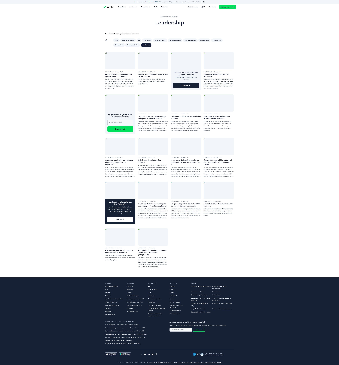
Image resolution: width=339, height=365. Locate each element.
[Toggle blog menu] (106, 40)
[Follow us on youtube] (152, 354)
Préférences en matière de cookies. (187, 362)
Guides (193, 283)
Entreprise (164, 7)
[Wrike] (108, 7)
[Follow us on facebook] (145, 354)
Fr (204, 7)
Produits (121, 7)
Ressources (144, 7)
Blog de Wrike (165, 16)
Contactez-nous (193, 7)
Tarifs (155, 7)
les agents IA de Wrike (152, 2)
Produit (108, 283)
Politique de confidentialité (156, 362)
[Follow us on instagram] (156, 354)
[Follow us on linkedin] (149, 354)
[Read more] (120, 71)
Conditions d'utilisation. (170, 362)
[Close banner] (204, 2)
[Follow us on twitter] (141, 354)
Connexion (212, 7)
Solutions (132, 7)
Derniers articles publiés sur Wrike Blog (120, 321)
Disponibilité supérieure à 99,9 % (214, 355)
